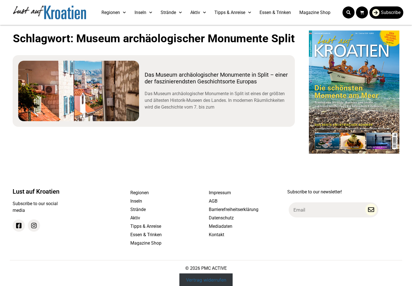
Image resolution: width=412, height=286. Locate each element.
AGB (213, 201)
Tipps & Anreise (229, 12)
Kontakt (216, 234)
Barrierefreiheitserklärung (233, 209)
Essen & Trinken (275, 12)
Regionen (110, 12)
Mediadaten (220, 226)
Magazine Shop (314, 12)
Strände (168, 12)
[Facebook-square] (19, 225)
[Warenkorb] (362, 12)
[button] (348, 12)
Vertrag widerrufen (206, 279)
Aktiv (195, 12)
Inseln (140, 12)
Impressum (220, 192)
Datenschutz (221, 218)
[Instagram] (34, 225)
